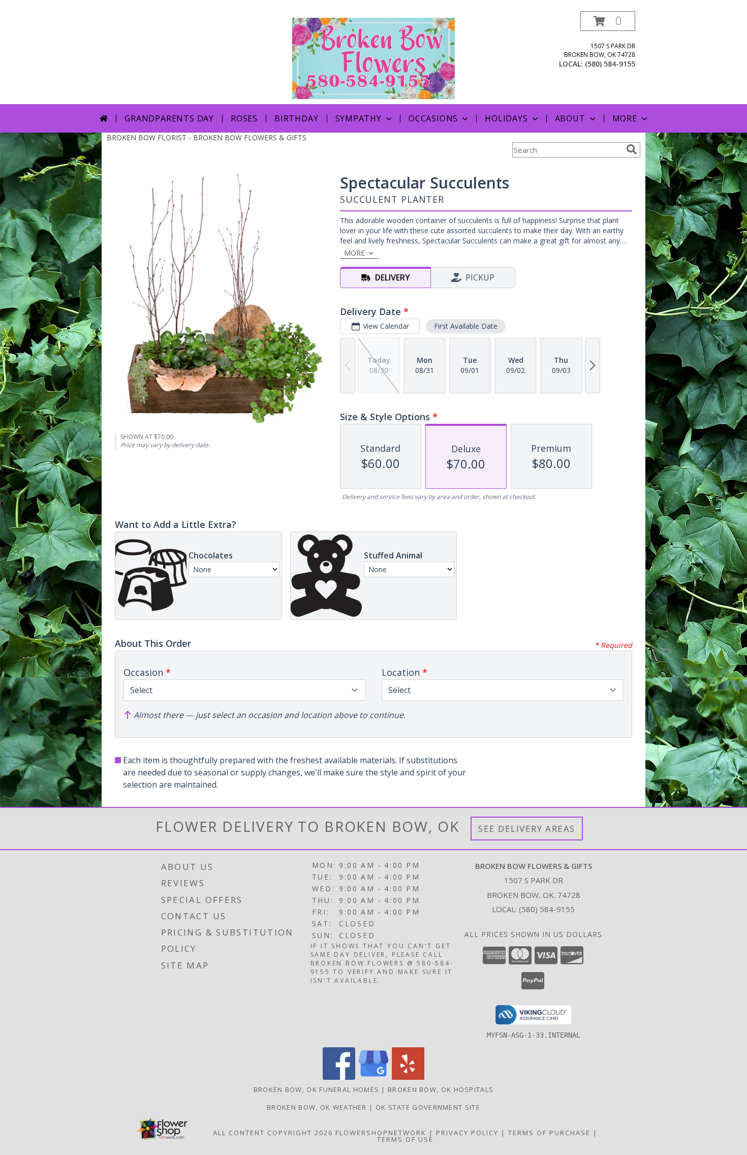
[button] (607, 21)
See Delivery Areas (526, 828)
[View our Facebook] (339, 1077)
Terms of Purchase (549, 1132)
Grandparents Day (169, 118)
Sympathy (358, 118)
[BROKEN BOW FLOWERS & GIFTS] (373, 58)
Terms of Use (405, 1139)
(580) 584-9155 (610, 64)
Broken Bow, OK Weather (317, 1107)
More (624, 118)
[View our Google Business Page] (373, 1077)
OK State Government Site (428, 1107)
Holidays (506, 118)
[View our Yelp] (408, 1077)
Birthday (296, 118)
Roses (244, 118)
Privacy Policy (467, 1132)
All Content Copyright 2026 (273, 1132)
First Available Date (465, 326)
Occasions (433, 118)
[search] (632, 149)
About (570, 118)
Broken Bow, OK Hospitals (440, 1089)
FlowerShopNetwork (380, 1132)
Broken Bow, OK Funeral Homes (316, 1089)
